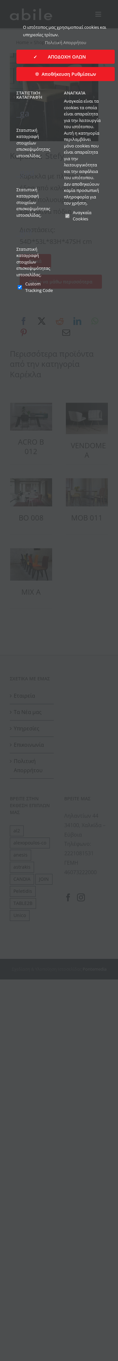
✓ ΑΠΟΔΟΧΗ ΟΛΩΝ (65, 57)
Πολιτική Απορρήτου (65, 42)
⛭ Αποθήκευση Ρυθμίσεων (65, 74)
